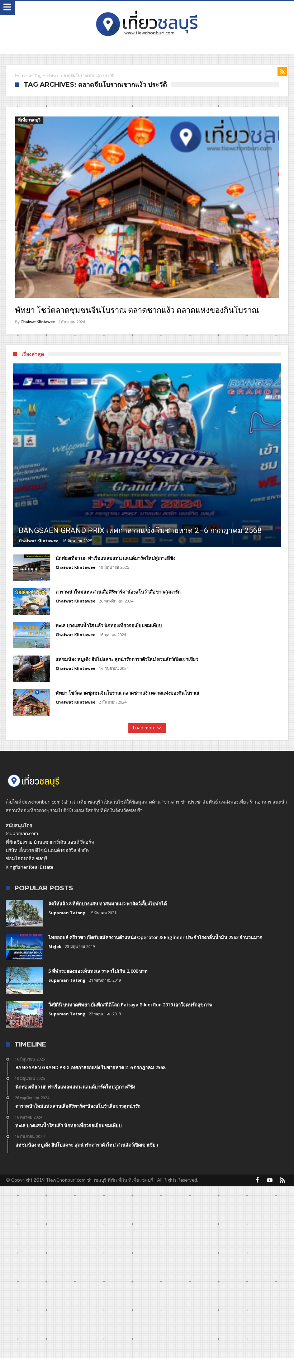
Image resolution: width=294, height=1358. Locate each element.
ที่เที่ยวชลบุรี (29, 120)
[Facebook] (257, 1180)
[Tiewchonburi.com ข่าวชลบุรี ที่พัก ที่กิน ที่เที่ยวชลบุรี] (147, 8)
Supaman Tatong (66, 912)
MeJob (54, 946)
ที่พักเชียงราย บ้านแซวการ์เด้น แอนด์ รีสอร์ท (50, 842)
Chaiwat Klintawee (37, 321)
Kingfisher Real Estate (29, 867)
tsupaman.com (22, 833)
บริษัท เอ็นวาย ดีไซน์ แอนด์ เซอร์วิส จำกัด (47, 850)
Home (21, 75)
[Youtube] (270, 1180)
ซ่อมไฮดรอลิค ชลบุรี (26, 858)
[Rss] (282, 1180)
